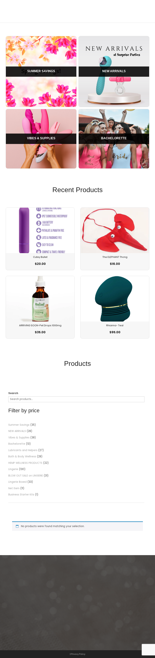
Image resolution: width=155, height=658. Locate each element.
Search (13, 393)
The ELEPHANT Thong (114, 257)
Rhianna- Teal (114, 325)
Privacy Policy (78, 654)
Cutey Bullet (40, 257)
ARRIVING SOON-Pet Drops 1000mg (40, 325)
